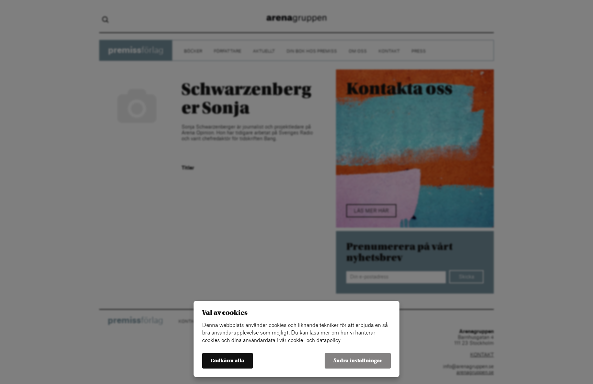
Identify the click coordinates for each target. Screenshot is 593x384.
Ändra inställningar (357, 361)
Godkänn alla (227, 361)
